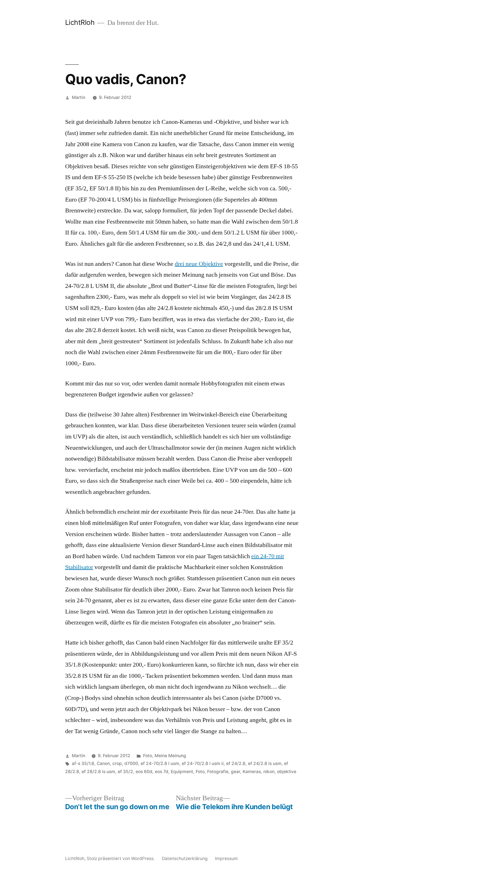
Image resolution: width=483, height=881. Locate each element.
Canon (103, 763)
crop (117, 763)
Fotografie (217, 771)
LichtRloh (80, 22)
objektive (286, 771)
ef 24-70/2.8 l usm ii (203, 763)
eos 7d (161, 771)
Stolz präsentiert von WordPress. (121, 858)
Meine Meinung (170, 755)
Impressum (226, 858)
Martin (78, 97)
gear (235, 771)
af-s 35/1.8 (83, 763)
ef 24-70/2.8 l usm (160, 763)
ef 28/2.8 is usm (98, 771)
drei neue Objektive (199, 264)
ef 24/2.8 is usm (264, 763)
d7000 (131, 763)
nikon (268, 771)
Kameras (252, 771)
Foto (147, 755)
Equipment (182, 771)
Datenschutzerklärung (185, 858)
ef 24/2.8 (235, 763)
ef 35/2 (125, 771)
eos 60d (144, 771)
